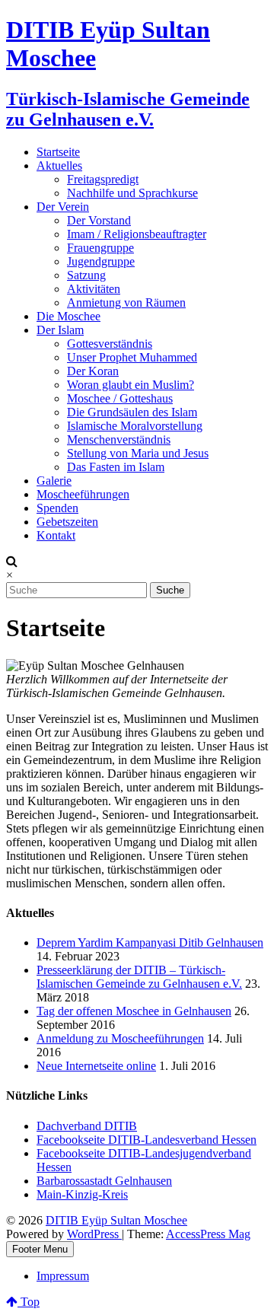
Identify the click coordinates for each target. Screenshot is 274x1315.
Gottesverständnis (109, 343)
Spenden (57, 507)
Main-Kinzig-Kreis (82, 1194)
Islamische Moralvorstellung (134, 425)
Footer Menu (40, 1249)
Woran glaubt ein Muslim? (130, 384)
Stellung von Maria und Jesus (138, 453)
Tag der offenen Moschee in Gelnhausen (134, 1011)
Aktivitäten (93, 288)
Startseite (58, 151)
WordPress (94, 1233)
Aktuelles (59, 165)
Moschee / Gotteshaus (120, 398)
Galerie (54, 480)
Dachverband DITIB (87, 1125)
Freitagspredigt (103, 179)
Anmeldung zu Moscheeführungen (120, 1038)
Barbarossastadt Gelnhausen (104, 1180)
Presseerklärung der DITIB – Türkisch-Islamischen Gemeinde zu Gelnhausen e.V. (139, 976)
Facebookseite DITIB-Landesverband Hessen (146, 1139)
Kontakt (56, 535)
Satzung (86, 275)
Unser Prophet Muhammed (132, 357)
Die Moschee (68, 316)
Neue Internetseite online (96, 1065)
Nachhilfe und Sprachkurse (132, 192)
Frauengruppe (100, 247)
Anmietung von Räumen (126, 302)
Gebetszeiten (67, 521)
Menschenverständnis (118, 439)
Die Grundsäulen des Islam (132, 412)
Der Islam (60, 329)
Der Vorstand (99, 220)
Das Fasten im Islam (115, 466)
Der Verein (63, 206)
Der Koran (93, 371)
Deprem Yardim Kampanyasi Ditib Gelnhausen (150, 942)
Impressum (63, 1275)
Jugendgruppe (101, 261)
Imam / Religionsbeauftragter (136, 234)
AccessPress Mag (208, 1233)
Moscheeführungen (83, 494)
